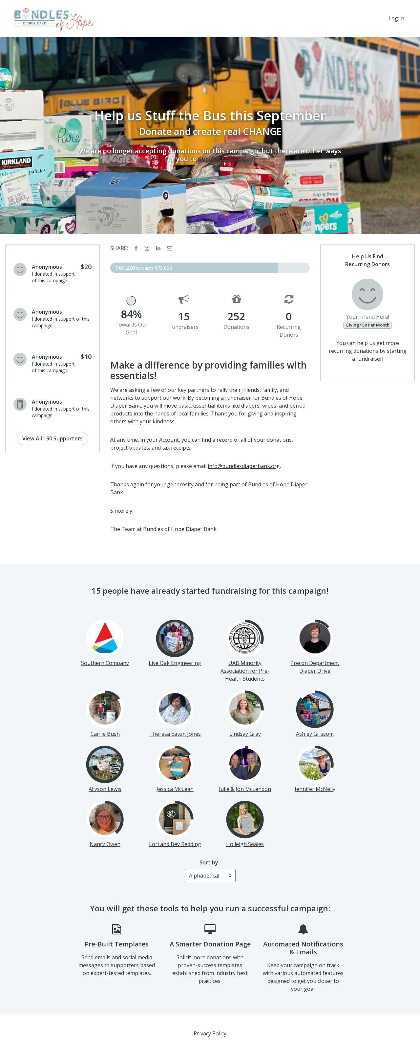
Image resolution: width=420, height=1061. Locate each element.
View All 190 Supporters (52, 438)
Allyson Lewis (105, 789)
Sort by (209, 862)
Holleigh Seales (245, 844)
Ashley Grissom (315, 733)
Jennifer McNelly (315, 789)
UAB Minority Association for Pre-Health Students (244, 670)
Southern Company (105, 663)
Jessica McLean (175, 789)
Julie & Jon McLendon (245, 789)
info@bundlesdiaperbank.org (244, 466)
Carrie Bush (105, 733)
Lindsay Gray (245, 733)
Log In (396, 18)
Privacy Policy (210, 1033)
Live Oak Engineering (175, 663)
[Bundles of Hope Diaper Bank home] (52, 18)
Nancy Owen (105, 844)
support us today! (226, 158)
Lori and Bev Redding (175, 844)
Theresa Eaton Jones (175, 733)
